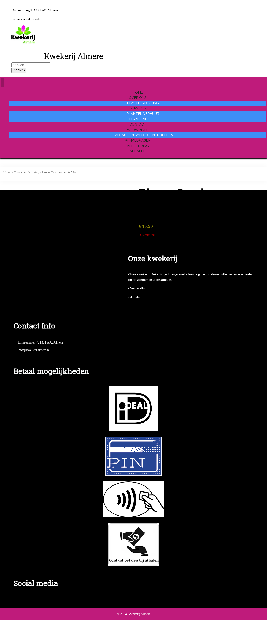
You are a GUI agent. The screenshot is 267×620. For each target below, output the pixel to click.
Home (7, 172)
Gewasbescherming (26, 172)
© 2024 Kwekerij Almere (133, 614)
